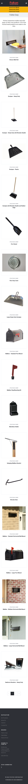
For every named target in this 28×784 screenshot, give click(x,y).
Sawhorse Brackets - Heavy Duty (14, 682)
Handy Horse (4, 737)
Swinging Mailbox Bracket (14, 463)
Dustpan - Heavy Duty (14, 96)
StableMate (4, 735)
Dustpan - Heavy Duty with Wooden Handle (14, 133)
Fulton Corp (4, 733)
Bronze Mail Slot (14, 60)
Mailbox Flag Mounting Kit (14, 390)
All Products (4, 718)
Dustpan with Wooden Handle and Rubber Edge (14, 206)
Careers (3, 722)
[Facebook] (1, 767)
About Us (3, 720)
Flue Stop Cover (14, 280)
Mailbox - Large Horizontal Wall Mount (14, 646)
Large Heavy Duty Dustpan (14, 317)
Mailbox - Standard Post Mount (14, 353)
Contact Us (4, 725)
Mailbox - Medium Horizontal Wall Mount (14, 609)
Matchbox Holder (14, 426)
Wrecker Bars (14, 500)
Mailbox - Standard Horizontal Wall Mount (14, 536)
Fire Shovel (14, 244)
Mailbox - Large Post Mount (14, 573)
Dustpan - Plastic (14, 169)
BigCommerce (18, 779)
